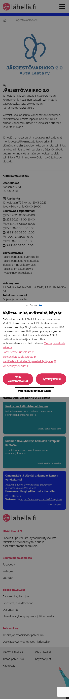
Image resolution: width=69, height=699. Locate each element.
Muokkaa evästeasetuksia (34, 390)
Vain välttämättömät (18, 379)
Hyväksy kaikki (51, 379)
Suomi (33, 305)
